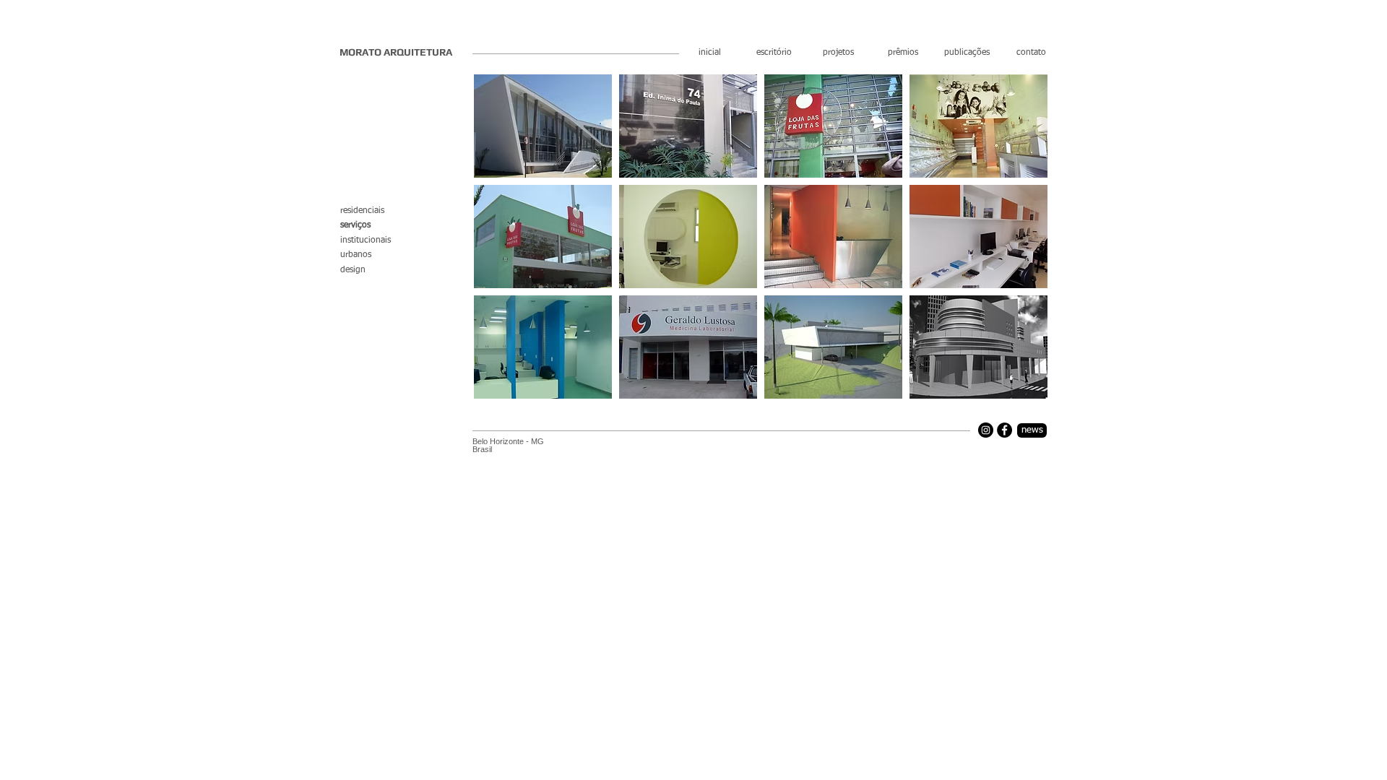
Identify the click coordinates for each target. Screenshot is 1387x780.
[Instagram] (985, 430)
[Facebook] (1004, 430)
